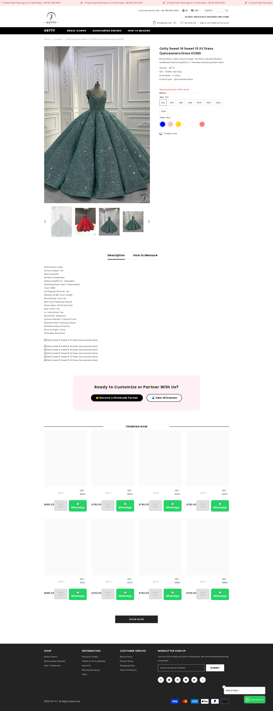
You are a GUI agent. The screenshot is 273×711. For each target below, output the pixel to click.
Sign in (203, 22)
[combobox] (214, 10)
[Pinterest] (178, 680)
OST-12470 (82, 581)
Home (47, 39)
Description (116, 255)
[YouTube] (194, 680)
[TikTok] (186, 680)
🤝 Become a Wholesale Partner (117, 398)
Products (58, 39)
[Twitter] (203, 680)
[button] (45, 221)
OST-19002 (130, 492)
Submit (215, 667)
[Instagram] (169, 680)
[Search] (216, 10)
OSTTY (172, 68)
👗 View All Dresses (164, 398)
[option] (97, 124)
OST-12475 (225, 492)
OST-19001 (177, 492)
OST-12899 (177, 581)
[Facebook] (161, 680)
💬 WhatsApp (78, 505)
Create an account (219, 22)
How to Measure (145, 255)
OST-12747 (130, 581)
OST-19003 (82, 492)
